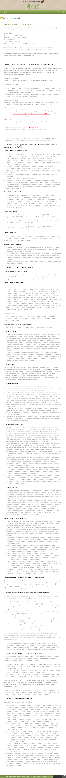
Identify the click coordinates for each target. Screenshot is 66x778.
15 (63, 776)
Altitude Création (47, 776)
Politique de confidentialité (31, 776)
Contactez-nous (9, 776)
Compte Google (33, 127)
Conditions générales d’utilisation (19, 776)
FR (23, 1)
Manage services (57, 775)
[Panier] (42, 2)
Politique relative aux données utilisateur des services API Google (31, 114)
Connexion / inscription (33, 1)
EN (25, 1)
